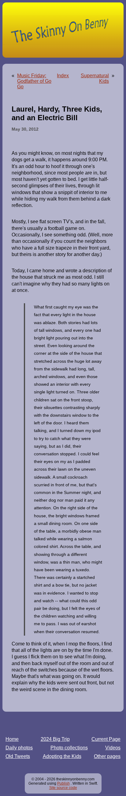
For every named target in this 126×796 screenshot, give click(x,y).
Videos (112, 747)
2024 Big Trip (55, 739)
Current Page (105, 739)
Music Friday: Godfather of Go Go (34, 81)
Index (63, 75)
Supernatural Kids (95, 78)
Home (12, 739)
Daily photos (19, 747)
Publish (63, 783)
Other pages (107, 756)
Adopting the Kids (62, 756)
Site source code (63, 788)
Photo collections (69, 747)
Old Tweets (18, 756)
